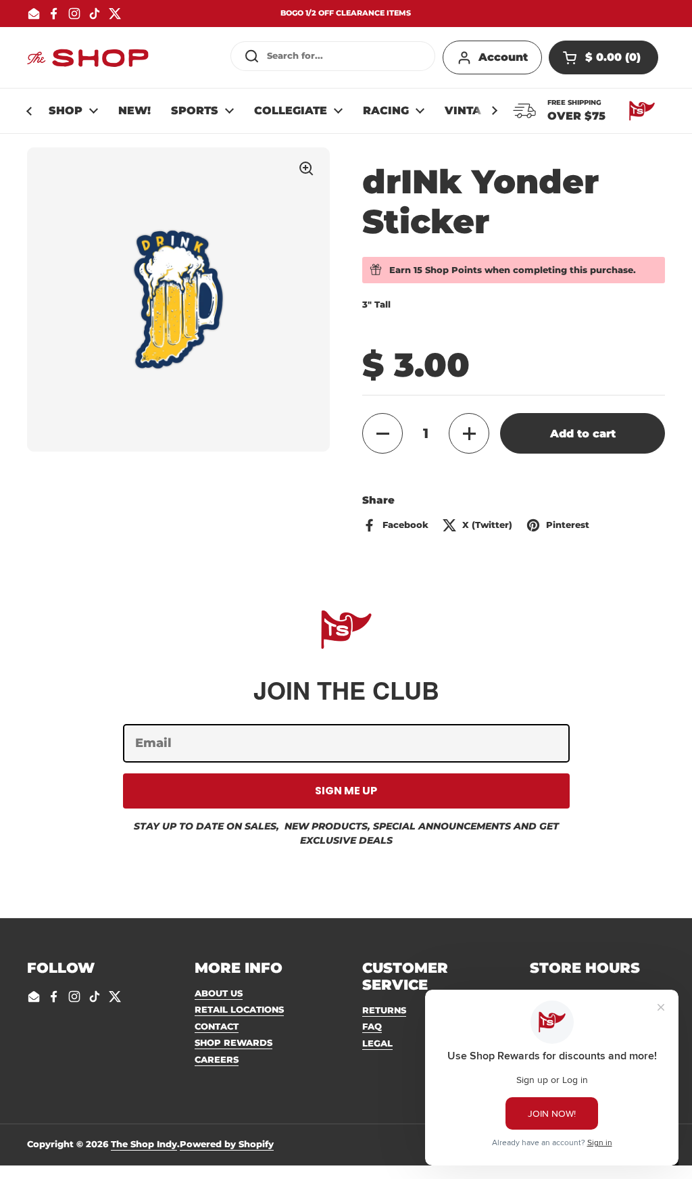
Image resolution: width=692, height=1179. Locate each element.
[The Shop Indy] (88, 57)
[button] (603, 57)
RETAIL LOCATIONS (239, 1009)
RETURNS (384, 1010)
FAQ (372, 1026)
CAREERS (217, 1059)
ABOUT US (219, 993)
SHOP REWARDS (233, 1042)
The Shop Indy (144, 1143)
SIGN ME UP (346, 790)
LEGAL (377, 1043)
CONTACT (217, 1026)
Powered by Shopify (227, 1143)
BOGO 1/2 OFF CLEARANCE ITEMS (345, 13)
